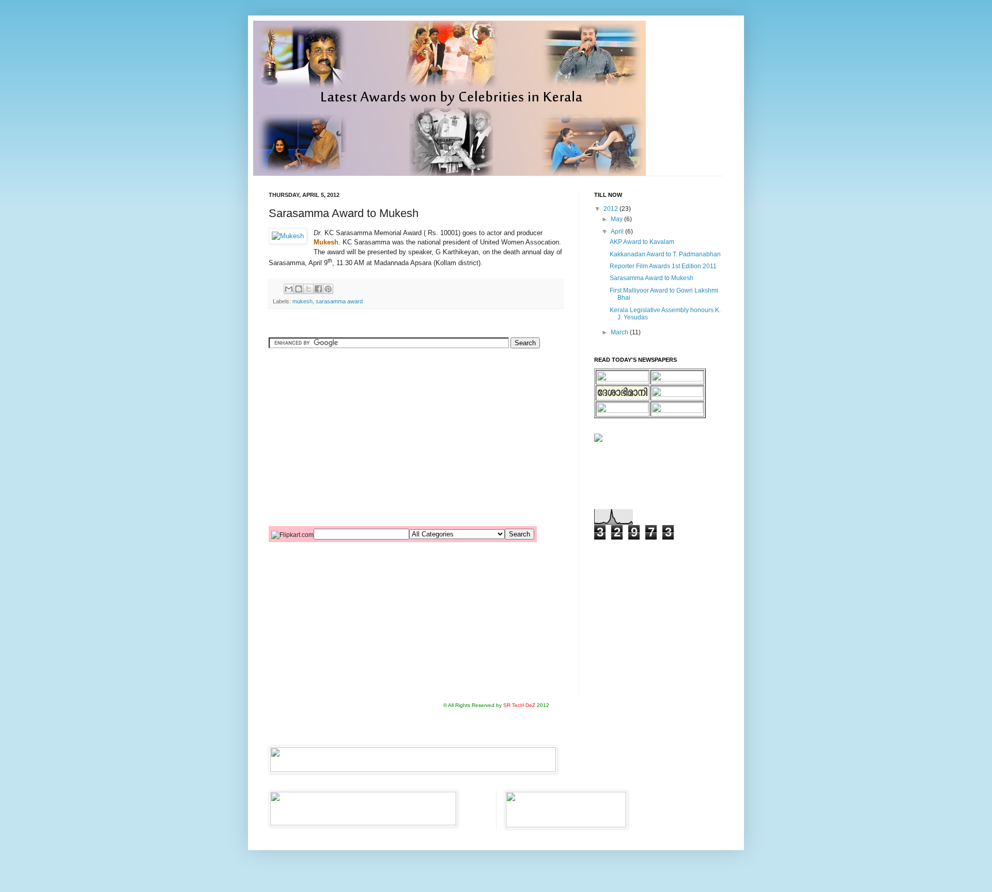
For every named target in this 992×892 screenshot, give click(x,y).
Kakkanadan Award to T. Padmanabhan (665, 254)
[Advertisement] (389, 379)
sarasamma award (339, 301)
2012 (611, 208)
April (618, 231)
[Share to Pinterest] (328, 289)
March (620, 332)
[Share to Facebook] (318, 289)
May (617, 219)
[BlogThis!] (298, 289)
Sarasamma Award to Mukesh (651, 278)
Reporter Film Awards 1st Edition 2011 (663, 266)
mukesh (302, 301)
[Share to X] (308, 289)
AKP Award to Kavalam (642, 241)
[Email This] (289, 289)
